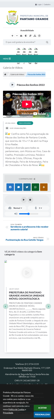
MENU (6, 59)
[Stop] (30, 200)
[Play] (24, 200)
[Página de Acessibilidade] (39, 36)
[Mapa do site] (35, 36)
